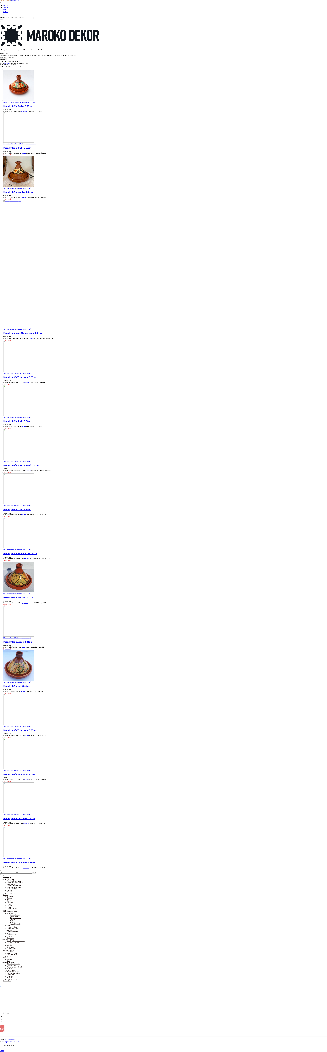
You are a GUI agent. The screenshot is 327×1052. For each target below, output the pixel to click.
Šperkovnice (10, 947)
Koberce (9, 933)
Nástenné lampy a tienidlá (15, 882)
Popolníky (13, 922)
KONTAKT (5, 1012)
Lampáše (9, 890)
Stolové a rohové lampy (14, 885)
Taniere (12, 919)
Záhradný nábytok (8, 950)
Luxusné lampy (11, 884)
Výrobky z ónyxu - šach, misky (16, 941)
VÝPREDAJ (7, 878)
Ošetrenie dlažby (12, 979)
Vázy (8, 961)
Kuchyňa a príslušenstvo (10, 911)
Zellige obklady (11, 965)
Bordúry (9, 968)
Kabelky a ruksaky (12, 948)
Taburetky (10, 902)
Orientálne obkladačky (13, 964)
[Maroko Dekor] (14, 0)
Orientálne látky (11, 935)
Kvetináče (10, 951)
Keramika (10, 913)
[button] (8, 102)
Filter (34, 872)
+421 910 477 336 (9, 1040)
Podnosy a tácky (12, 927)
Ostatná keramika (15, 924)
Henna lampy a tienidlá (14, 887)
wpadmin (6, 63)
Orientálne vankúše (13, 931)
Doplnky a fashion (8, 939)
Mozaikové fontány (12, 953)
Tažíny (12, 921)
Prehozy (9, 936)
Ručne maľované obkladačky (15, 967)
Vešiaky (9, 945)
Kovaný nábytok (12, 908)
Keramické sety (15, 915)
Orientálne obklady (9, 962)
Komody (9, 898)
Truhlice (9, 905)
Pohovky (9, 904)
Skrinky (9, 899)
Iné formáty (10, 976)
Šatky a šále (10, 938)
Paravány (10, 907)
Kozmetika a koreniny (13, 942)
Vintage (5, 958)
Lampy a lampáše (8, 879)
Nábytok (5, 895)
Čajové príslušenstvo (13, 928)
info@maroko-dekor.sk (11, 1042)
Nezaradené (7, 981)
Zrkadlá (5, 910)
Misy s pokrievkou (15, 918)
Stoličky (9, 901)
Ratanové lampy (12, 888)
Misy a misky (14, 916)
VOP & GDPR (6, 1013)
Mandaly (9, 944)
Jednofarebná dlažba (13, 973)
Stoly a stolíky (11, 896)
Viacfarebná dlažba (13, 971)
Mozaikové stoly (12, 954)
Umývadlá (10, 925)
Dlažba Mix (10, 974)
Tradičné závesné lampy (14, 881)
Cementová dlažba (9, 970)
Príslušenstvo (11, 893)
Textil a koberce (8, 930)
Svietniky (9, 892)
